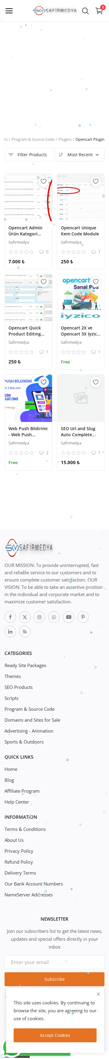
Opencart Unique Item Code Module (80, 231)
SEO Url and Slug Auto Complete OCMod (78, 434)
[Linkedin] (10, 631)
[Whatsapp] (54, 617)
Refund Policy (19, 862)
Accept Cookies (55, 1035)
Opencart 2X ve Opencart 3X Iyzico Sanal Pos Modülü (80, 334)
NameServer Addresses (29, 895)
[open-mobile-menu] (9, 10)
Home (11, 769)
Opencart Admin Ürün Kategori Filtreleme (25, 234)
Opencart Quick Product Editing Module (24, 334)
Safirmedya (18, 242)
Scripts (11, 698)
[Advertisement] (54, 54)
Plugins (64, 139)
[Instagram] (39, 617)
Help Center (17, 802)
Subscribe (55, 979)
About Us (14, 840)
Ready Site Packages (25, 665)
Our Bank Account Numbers (34, 884)
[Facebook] (10, 617)
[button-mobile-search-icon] (85, 10)
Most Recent (79, 154)
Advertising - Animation (29, 731)
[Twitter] (25, 617)
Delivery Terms (20, 873)
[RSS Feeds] (25, 631)
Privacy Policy (19, 851)
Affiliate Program (22, 791)
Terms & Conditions (25, 829)
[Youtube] (68, 617)
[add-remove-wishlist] (43, 181)
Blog (9, 780)
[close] (98, 994)
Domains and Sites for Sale (32, 720)
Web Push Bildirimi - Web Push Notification (28, 434)
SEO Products (19, 687)
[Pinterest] (83, 617)
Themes (13, 676)
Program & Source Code (33, 139)
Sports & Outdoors (24, 742)
